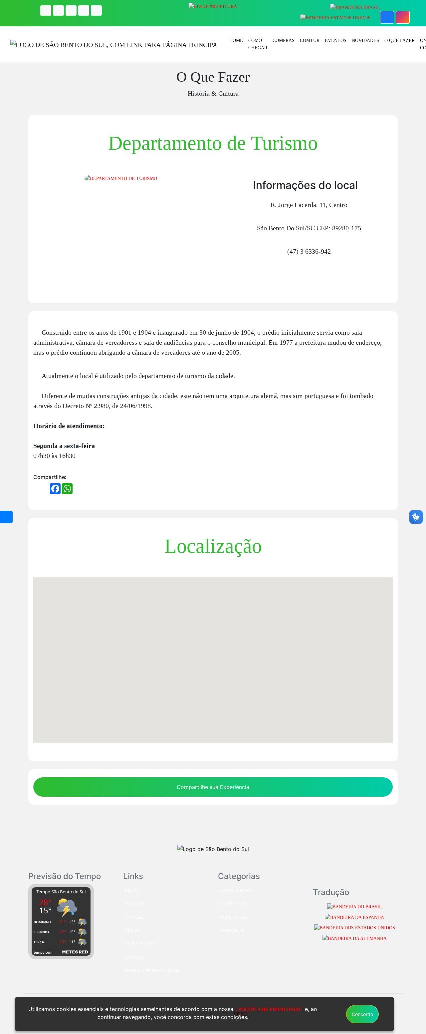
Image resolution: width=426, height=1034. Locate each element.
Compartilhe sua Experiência (213, 787)
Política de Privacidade (152, 970)
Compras (284, 40)
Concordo (362, 1014)
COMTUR (310, 40)
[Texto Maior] (58, 10)
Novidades (365, 40)
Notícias (134, 917)
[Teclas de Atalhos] (96, 10)
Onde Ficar (232, 930)
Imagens (134, 904)
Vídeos (132, 930)
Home (236, 40)
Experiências (140, 944)
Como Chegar (257, 44)
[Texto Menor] (83, 10)
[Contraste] (45, 10)
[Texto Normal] (71, 10)
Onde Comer (234, 917)
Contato (134, 957)
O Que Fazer (399, 40)
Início (131, 890)
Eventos (335, 40)
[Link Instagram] (403, 17)
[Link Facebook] (387, 17)
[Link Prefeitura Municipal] (213, 6)
